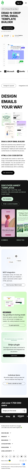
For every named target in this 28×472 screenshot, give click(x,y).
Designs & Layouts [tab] (8, 85)
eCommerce (4, 240)
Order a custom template (10, 204)
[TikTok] (17, 456)
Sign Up (19, 3)
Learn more (14, 355)
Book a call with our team (15, 383)
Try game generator (14, 325)
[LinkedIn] (6, 456)
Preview (8, 226)
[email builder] (2, 3)
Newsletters (20, 240)
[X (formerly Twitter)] (10, 456)
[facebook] (2, 456)
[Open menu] (26, 3)
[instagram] (14, 456)
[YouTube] (21, 456)
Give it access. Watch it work (14, 285)
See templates (7, 199)
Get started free (8, 28)
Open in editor (8, 220)
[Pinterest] (25, 456)
